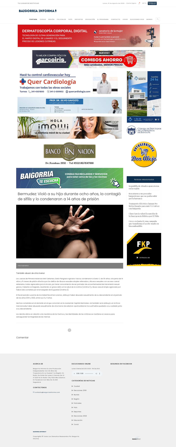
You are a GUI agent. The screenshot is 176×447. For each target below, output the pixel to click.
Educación (90, 19)
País (70, 19)
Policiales (61, 19)
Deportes (79, 19)
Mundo (149, 19)
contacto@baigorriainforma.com (47, 392)
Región (51, 19)
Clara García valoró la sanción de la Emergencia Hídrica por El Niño (144, 214)
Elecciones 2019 (80, 390)
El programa (103, 19)
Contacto (115, 19)
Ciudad (43, 19)
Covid (125, 19)
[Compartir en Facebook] (69, 330)
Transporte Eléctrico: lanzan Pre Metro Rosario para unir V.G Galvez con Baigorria (144, 206)
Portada (33, 19)
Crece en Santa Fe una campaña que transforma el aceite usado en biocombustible (144, 223)
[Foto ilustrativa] (69, 231)
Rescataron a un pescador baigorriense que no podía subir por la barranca (143, 196)
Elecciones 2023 (137, 19)
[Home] (38, 11)
